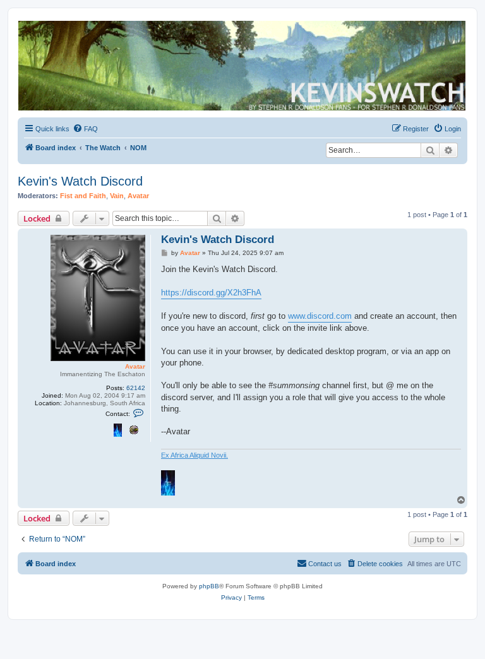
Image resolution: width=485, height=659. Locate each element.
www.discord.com (320, 316)
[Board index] (242, 65)
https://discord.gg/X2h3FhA (211, 292)
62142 (135, 387)
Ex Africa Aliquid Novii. (194, 455)
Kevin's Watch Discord (80, 181)
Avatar (138, 195)
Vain (117, 195)
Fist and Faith (83, 195)
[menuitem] (85, 128)
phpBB (209, 586)
